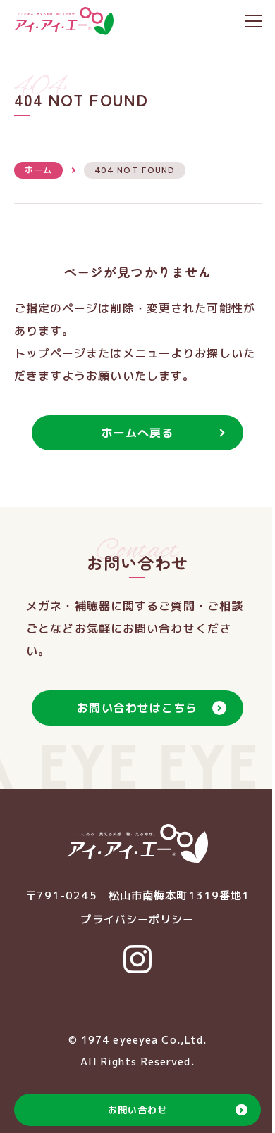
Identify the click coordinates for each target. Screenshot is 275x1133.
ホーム (38, 170)
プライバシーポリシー (137, 919)
